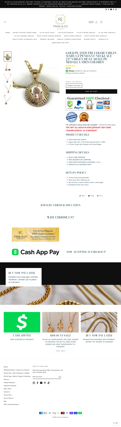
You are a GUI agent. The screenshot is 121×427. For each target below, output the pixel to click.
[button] (71, 66)
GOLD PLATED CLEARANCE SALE (25, 39)
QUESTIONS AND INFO (60, 43)
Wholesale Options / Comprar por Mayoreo (16, 370)
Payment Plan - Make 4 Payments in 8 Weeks (16, 373)
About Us (6, 379)
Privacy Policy (8, 395)
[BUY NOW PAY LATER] (99, 322)
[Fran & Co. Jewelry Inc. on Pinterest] (45, 383)
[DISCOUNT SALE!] (60, 322)
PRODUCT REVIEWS (47, 39)
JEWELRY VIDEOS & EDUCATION (69, 39)
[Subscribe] (60, 377)
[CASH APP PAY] (22, 322)
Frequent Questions (9, 382)
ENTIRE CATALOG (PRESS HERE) (25, 32)
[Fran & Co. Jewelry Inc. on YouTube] (41, 383)
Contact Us (7, 392)
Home (8, 32)
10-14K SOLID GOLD (47, 32)
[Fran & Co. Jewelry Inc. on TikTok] (48, 383)
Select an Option (73, 82)
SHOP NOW (60, 351)
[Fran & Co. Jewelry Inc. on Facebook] (37, 383)
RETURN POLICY (90, 39)
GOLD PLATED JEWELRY (73, 36)
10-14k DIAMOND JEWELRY (24, 36)
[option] (60, 4)
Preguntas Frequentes (10, 386)
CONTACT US (103, 39)
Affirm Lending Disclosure (11, 404)
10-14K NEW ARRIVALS (106, 32)
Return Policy (7, 389)
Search (6, 367)
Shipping (68, 73)
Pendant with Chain (74, 85)
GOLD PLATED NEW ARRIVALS (96, 36)
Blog (5, 401)
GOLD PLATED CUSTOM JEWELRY (49, 36)
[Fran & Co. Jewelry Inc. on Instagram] (34, 383)
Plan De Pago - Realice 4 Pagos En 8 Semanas (17, 376)
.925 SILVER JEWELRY (66, 32)
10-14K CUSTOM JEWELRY (85, 32)
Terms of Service (8, 398)
